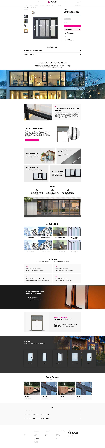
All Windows (31, 7)
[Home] (24, 7)
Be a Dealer (58, 432)
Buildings (36, 435)
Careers (57, 434)
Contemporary (37, 432)
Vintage (36, 434)
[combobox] (32, 2)
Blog (46, 435)
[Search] (39, 2)
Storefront (36, 442)
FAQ (56, 438)
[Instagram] (75, 433)
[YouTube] (73, 433)
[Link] (52, 2)
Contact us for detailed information (32, 140)
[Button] (26, 40)
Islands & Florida (37, 441)
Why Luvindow (47, 434)
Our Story (46, 432)
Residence (36, 439)
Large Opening (37, 438)
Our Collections (26, 432)
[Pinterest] (70, 433)
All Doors (25, 435)
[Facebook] (68, 433)
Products (27, 7)
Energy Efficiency (59, 435)
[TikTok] (77, 433)
